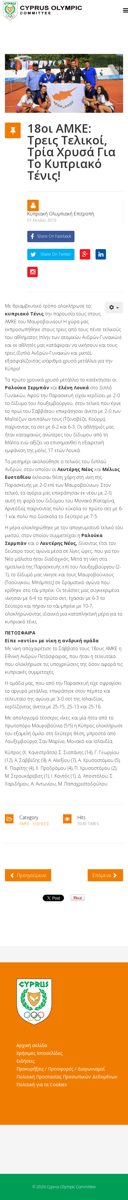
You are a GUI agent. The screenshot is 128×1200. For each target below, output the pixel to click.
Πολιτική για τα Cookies (41, 1084)
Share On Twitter (55, 254)
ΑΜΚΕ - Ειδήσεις (34, 823)
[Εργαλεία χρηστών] (114, 307)
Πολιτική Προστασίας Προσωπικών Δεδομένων (66, 1076)
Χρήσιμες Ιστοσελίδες (39, 1053)
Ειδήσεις (25, 1061)
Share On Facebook (54, 236)
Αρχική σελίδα (31, 1045)
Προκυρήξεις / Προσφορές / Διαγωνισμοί (60, 1069)
